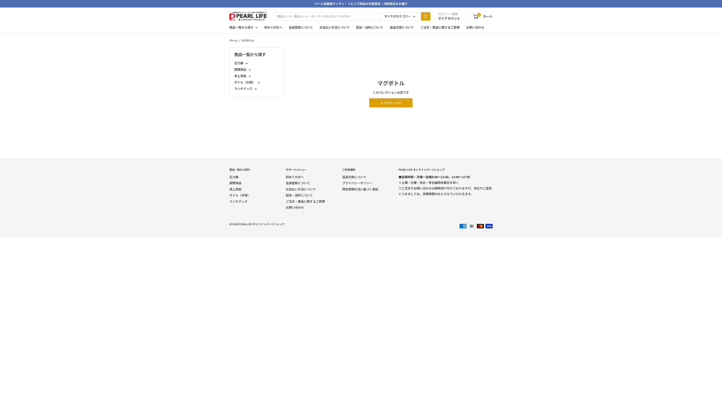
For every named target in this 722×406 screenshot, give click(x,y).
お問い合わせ (475, 27)
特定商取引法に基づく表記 (360, 189)
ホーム (233, 40)
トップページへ (390, 103)
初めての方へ (273, 27)
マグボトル (247, 40)
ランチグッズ (243, 88)
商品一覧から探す (241, 27)
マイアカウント (449, 18)
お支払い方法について (334, 27)
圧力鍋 (239, 63)
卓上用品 (240, 75)
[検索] (425, 16)
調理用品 (240, 69)
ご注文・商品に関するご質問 (440, 27)
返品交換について (402, 27)
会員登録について (301, 27)
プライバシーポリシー (357, 183)
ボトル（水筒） (245, 82)
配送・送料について (369, 27)
